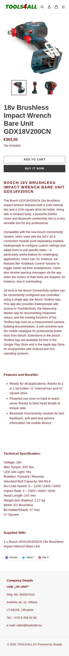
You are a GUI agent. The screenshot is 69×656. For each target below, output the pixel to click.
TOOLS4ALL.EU (27, 644)
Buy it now (34, 168)
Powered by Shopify (50, 644)
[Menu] (63, 7)
